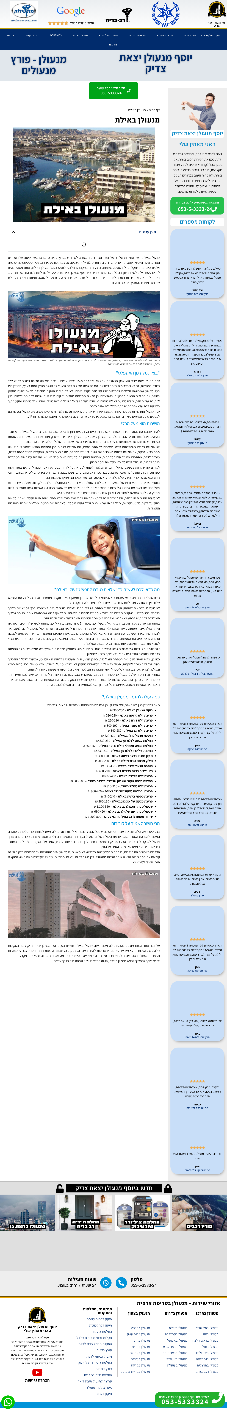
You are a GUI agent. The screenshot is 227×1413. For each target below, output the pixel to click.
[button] (13, 232)
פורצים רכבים (146, 447)
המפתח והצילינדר (111, 659)
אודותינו (9, 35)
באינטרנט (121, 618)
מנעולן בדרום (176, 1313)
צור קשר (113, 44)
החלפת (148, 746)
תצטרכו (126, 391)
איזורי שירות (166, 35)
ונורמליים (74, 705)
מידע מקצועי (31, 35)
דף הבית (154, 110)
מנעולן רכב (82, 35)
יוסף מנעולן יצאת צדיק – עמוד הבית (202, 35)
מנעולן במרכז (207, 1313)
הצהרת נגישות (37, 1380)
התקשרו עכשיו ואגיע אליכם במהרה (197, 202)
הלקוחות (140, 950)
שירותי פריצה (139, 35)
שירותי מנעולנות (110, 35)
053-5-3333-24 (144, 1285)
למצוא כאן (138, 862)
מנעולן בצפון (139, 1313)
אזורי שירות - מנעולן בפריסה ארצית (178, 1303)
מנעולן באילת (151, 257)
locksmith (55, 35)
